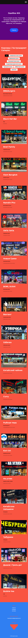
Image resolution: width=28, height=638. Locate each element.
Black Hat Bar (10, 119)
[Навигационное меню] (26, 2)
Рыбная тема (10, 422)
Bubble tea (8, 591)
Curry (6, 396)
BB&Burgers (9, 91)
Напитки (14, 69)
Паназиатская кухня (14, 61)
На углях (7, 478)
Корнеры (14, 609)
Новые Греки (10, 258)
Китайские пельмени (8, 507)
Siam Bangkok (10, 175)
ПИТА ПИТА (8, 230)
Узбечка (7, 342)
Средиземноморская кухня (13, 64)
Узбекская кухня (19, 67)
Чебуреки (8, 537)
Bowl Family (9, 147)
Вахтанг (7, 314)
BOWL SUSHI (9, 286)
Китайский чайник (12, 370)
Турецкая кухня (8, 67)
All (6, 55)
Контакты (14, 610)
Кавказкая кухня (14, 58)
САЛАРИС (14, 622)
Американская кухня (16, 55)
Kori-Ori (7, 450)
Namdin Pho (9, 202)
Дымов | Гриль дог (12, 565)
